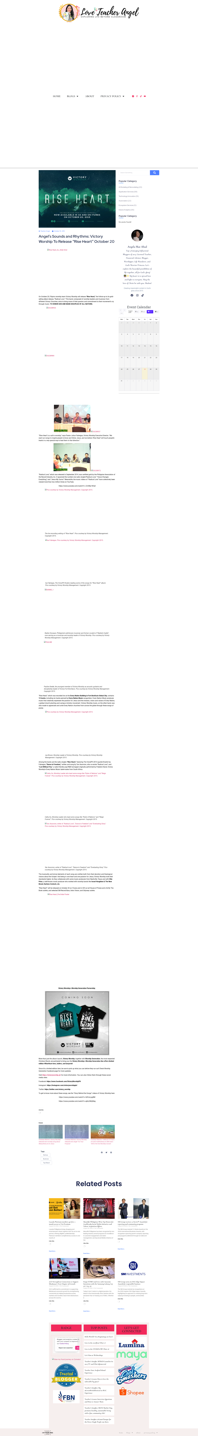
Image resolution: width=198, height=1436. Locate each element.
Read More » (52, 1251)
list (157, 311)
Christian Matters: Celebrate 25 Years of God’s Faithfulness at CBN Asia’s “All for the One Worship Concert (102, 1142)
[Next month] (124, 310)
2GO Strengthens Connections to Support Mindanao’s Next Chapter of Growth (63, 1283)
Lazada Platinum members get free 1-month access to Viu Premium (62, 1223)
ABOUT (89, 96)
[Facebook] (132, 295)
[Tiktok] (141, 96)
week (144, 311)
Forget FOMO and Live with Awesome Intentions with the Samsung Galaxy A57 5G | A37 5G (98, 1284)
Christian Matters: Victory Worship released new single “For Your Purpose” (76, 1142)
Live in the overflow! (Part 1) (95, 1343)
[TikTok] (142, 295)
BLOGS (71, 96)
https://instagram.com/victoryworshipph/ (62, 1085)
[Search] (154, 172)
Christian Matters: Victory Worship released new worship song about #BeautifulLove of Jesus (50, 1142)
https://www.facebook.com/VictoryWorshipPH (64, 1081)
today (121, 313)
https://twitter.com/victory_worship (57, 1089)
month (151, 311)
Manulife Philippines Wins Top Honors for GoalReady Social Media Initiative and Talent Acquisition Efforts (98, 1224)
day (137, 311)
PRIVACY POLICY (111, 96)
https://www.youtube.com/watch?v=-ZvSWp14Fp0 (77, 486)
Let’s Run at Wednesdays (94, 1355)
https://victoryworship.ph (51, 1075)
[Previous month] (120, 310)
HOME (57, 96)
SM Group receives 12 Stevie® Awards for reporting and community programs (132, 1223)
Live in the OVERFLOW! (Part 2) (97, 1349)
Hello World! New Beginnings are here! (99, 1337)
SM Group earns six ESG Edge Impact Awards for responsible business (131, 1283)
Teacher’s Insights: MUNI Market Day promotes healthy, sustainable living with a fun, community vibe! (98, 1410)
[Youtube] (145, 96)
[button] (101, 1152)
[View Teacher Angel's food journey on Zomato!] (66, 1359)
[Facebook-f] (137, 96)
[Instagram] (137, 295)
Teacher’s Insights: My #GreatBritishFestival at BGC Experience (95, 1390)
